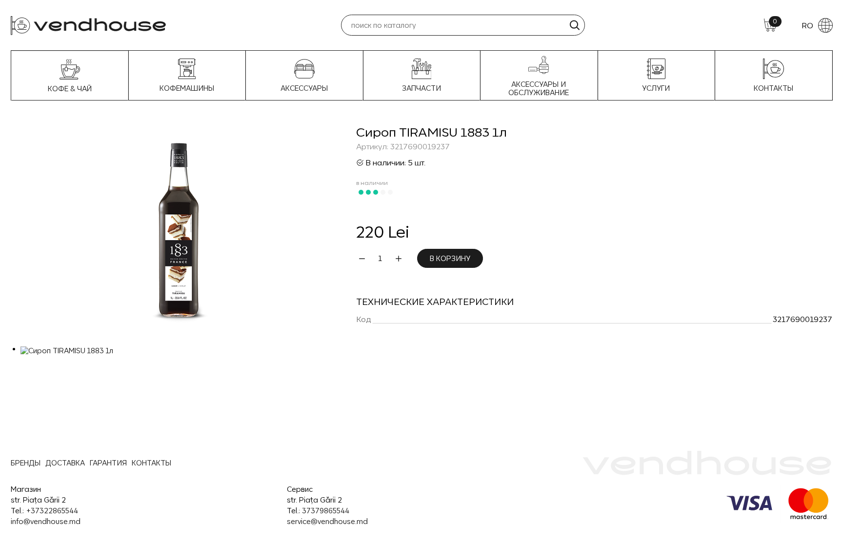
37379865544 (325, 510)
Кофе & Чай (70, 88)
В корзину (450, 258)
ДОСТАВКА (65, 463)
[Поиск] (574, 25)
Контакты (773, 88)
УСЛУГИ (656, 88)
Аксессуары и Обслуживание (538, 88)
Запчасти (421, 88)
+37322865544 (52, 510)
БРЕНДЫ (25, 463)
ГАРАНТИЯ (108, 463)
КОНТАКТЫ (151, 463)
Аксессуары (304, 88)
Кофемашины (187, 88)
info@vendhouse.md (45, 521)
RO (807, 25)
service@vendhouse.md (327, 521)
